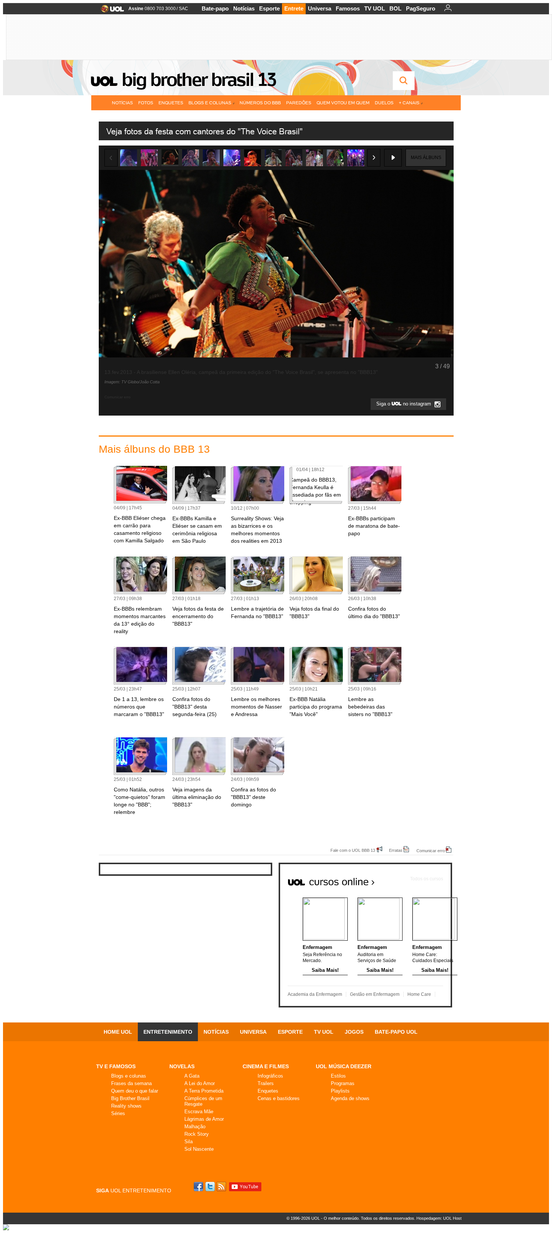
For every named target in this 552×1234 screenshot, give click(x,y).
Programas (342, 1083)
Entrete (293, 8)
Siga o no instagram (404, 404)
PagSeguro (420, 8)
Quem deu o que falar (134, 1091)
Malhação (194, 1126)
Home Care (419, 994)
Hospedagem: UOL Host (439, 1218)
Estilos (338, 1076)
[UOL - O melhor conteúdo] (110, 11)
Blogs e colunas (128, 1076)
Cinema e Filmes (266, 1066)
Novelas (182, 1066)
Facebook (199, 1186)
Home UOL (118, 1032)
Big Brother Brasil (130, 1098)
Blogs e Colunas (210, 102)
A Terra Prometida (203, 1091)
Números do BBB (260, 102)
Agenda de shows (350, 1098)
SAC (183, 8)
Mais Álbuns (426, 157)
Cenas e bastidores (279, 1098)
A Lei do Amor (199, 1083)
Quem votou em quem (343, 102)
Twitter (210, 1186)
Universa (319, 8)
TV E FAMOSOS (116, 1066)
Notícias (244, 8)
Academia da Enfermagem (315, 994)
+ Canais (409, 102)
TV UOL (374, 8)
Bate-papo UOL (396, 1032)
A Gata (191, 1076)
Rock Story (196, 1134)
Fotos (145, 102)
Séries (118, 1113)
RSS (222, 1186)
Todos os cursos (426, 878)
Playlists (340, 1091)
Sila (188, 1141)
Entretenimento (167, 1032)
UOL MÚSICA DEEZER (343, 1066)
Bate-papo (215, 8)
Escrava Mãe (198, 1111)
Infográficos (270, 1076)
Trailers (266, 1083)
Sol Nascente (199, 1149)
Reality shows (126, 1106)
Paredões (298, 102)
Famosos (348, 8)
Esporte (269, 8)
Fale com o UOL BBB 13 (352, 850)
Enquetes (170, 102)
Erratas (396, 850)
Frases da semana (131, 1083)
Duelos (384, 102)
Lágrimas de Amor (204, 1119)
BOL (395, 8)
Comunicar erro (430, 850)
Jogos (354, 1032)
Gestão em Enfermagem (375, 994)
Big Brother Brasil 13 (199, 79)
